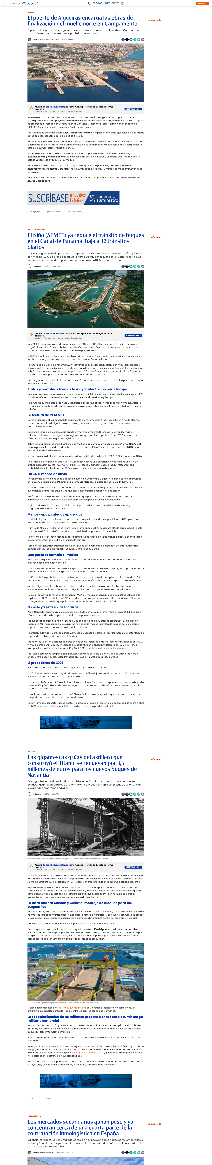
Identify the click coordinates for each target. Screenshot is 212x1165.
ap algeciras (35, 211)
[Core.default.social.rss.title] (36, 3)
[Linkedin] (130, 39)
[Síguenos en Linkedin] (28, 3)
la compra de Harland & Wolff (88, 1052)
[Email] (142, 39)
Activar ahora (132, 109)
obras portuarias (74, 211)
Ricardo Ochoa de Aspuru (43, 39)
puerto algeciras (54, 211)
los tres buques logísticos (72, 1007)
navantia (33, 1098)
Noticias (31, 12)
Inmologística (34, 1116)
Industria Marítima (36, 230)
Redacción (37, 266)
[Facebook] (123, 39)
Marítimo (31, 752)
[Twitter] (127, 39)
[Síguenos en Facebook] (21, 3)
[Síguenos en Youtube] (32, 3)
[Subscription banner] (86, 731)
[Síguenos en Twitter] (24, 3)
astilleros (47, 1098)
